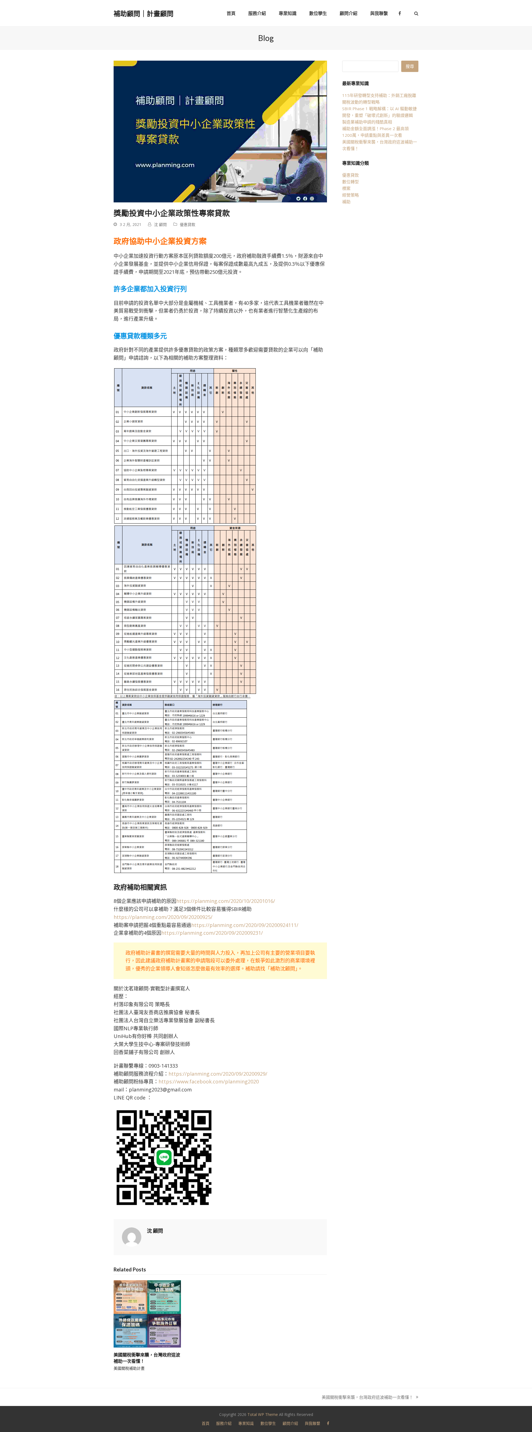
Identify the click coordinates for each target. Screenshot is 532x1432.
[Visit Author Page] (131, 1236)
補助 (346, 201)
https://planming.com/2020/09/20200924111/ (244, 925)
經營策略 (350, 195)
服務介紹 (224, 1423)
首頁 (205, 1423)
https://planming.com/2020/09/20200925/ (163, 917)
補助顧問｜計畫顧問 (143, 13)
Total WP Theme (262, 1414)
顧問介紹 (290, 1423)
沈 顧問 (160, 224)
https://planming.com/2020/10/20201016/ (225, 901)
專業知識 (246, 1423)
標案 (346, 188)
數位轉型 (350, 181)
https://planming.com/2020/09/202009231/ (212, 932)
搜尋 (410, 66)
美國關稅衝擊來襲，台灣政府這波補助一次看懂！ (367, 1397)
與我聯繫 (312, 1423)
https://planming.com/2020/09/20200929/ (217, 1073)
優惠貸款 (187, 224)
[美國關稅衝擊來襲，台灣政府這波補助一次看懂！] (147, 1313)
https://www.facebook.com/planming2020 (208, 1081)
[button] (416, 13)
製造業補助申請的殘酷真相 (367, 122)
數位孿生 (268, 1423)
